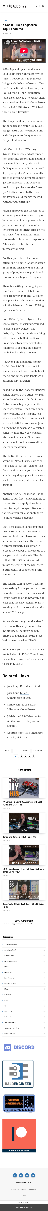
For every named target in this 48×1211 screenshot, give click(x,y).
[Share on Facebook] (21, 756)
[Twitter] (21, 1175)
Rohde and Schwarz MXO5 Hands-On (19, 837)
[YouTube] (33, 1175)
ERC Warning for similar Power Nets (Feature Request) (24, 721)
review (25, 751)
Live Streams (9, 978)
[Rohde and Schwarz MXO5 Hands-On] (24, 823)
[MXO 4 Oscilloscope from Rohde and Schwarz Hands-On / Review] (24, 855)
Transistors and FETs (11, 1028)
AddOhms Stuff (10, 950)
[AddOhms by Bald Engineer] (16, 6)
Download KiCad (30, 686)
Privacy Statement (24, 1183)
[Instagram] (27, 1175)
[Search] (42, 6)
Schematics (8, 1017)
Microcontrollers (10, 983)
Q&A (6, 1006)
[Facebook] (15, 1175)
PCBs (6, 1000)
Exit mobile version (24, 1207)
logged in (15, 924)
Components (9, 956)
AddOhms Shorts (10, 944)
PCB (16, 751)
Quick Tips (8, 1011)
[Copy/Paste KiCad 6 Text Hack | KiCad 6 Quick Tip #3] (24, 890)
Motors (6, 989)
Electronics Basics (10, 961)
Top (24, 1196)
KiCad (4, 20)
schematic (37, 751)
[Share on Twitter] (25, 756)
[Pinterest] (33, 756)
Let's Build (7, 972)
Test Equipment (10, 1022)
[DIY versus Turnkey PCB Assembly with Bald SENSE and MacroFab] (24, 788)
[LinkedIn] (29, 756)
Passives (7, 994)
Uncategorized (9, 1034)
